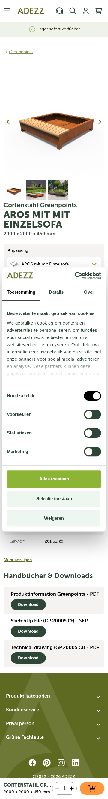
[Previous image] (8, 121)
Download (28, 604)
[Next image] (100, 121)
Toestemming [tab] (21, 292)
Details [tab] (56, 292)
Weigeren (54, 518)
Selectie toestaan (54, 498)
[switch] (92, 414)
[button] (54, 696)
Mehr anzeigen (18, 559)
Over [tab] (89, 292)
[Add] (71, 788)
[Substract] (57, 788)
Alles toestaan (54, 478)
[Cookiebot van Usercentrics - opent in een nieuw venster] (76, 276)
